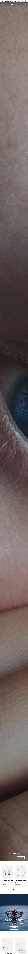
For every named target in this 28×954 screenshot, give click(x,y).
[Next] (26, 871)
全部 (14, 890)
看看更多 (21, 857)
